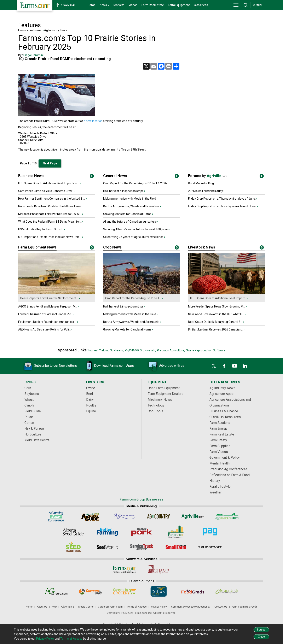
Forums (207, 176)
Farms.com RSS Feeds (245, 606)
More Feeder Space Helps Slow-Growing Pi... (216, 306)
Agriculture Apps (221, 394)
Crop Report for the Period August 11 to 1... (133, 298)
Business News (31, 176)
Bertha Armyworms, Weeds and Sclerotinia (131, 206)
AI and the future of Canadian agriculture (130, 221)
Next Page (50, 163)
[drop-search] (246, 5)
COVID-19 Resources (225, 417)
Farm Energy (218, 429)
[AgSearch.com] (227, 516)
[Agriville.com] (193, 516)
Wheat (29, 400)
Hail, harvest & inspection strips (123, 191)
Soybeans (31, 394)
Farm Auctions (219, 423)
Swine (90, 388)
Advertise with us (171, 366)
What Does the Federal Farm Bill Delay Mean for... (50, 221)
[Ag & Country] (159, 516)
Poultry (91, 405)
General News (115, 176)
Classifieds (201, 5)
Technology (156, 405)
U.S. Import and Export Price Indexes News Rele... (49, 237)
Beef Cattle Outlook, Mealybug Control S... (215, 321)
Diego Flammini (33, 55)
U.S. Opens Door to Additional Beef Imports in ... (49, 183)
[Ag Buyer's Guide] (90, 516)
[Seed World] (107, 547)
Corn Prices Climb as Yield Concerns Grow (45, 191)
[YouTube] (234, 366)
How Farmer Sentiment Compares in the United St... (51, 198)
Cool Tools (155, 411)
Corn (27, 388)
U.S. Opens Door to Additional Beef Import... (218, 298)
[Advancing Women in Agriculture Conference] (56, 516)
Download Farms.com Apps (114, 366)
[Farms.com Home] (34, 5)
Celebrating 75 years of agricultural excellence (133, 237)
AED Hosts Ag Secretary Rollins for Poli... (44, 329)
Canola (29, 405)
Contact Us (220, 606)
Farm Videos (218, 452)
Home (92, 5)
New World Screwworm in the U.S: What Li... (216, 314)
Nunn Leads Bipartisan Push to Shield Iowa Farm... (50, 206)
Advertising (67, 606)
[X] (214, 366)
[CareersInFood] (90, 591)
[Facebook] (224, 366)
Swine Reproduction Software (205, 350)
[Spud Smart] (210, 547)
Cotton (29, 423)
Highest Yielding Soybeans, (106, 350)
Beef (89, 394)
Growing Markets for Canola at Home (127, 214)
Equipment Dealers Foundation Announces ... (47, 321)
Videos (132, 5)
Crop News (112, 247)
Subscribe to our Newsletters (55, 366)
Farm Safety (218, 440)
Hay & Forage (34, 429)
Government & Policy (224, 457)
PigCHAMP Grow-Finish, (140, 350)
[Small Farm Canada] (176, 547)
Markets (119, 5)
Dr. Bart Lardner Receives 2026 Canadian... (215, 329)
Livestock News (201, 247)
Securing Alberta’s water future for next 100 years (136, 229)
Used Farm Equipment (164, 388)
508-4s (68, 5)
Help (54, 606)
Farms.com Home (29, 30)
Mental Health (219, 463)
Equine (91, 411)
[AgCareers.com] (56, 591)
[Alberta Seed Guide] (73, 532)
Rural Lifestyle (220, 486)
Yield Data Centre (37, 440)
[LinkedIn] (245, 366)
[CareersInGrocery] (124, 591)
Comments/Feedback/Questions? (190, 606)
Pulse (28, 417)
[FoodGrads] (193, 591)
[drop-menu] (236, 5)
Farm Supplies (219, 446)
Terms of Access (137, 606)
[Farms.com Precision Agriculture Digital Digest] (210, 532)
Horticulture (32, 434)
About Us (42, 606)
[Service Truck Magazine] (142, 547)
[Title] (92, 177)
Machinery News (160, 400)
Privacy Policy (159, 606)
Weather (215, 492)
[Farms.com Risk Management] (176, 532)
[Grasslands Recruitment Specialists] (227, 591)
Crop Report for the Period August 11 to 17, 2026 (135, 183)
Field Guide (32, 411)
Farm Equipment (179, 5)
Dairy (90, 400)
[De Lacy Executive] (159, 591)
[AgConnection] (124, 516)
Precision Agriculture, (171, 350)
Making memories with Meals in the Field (129, 198)
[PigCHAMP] (159, 569)
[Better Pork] (142, 532)
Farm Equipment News (37, 247)
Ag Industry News (55, 30)
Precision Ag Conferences (228, 469)
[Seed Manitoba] (73, 547)
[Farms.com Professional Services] (124, 569)
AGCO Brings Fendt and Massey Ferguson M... (47, 306)
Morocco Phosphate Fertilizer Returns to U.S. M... (49, 214)
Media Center (86, 606)
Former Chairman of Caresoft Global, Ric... (45, 314)
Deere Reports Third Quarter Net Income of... (49, 298)
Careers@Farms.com (110, 606)
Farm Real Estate (153, 5)
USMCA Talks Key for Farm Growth (40, 229)
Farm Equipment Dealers (165, 394)
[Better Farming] (107, 532)
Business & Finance (223, 411)
